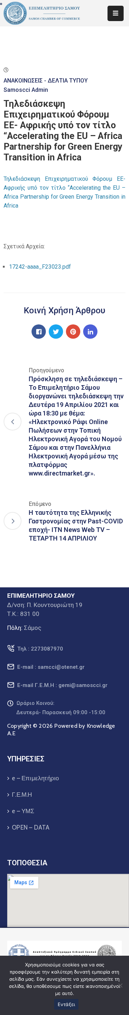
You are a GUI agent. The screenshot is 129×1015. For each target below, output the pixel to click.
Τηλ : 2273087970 (40, 649)
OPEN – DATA (30, 827)
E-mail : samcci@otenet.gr (51, 667)
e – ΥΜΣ (23, 811)
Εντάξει (66, 1004)
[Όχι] (120, 985)
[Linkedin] (90, 331)
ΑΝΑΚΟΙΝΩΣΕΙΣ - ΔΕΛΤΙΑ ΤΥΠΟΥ (46, 80)
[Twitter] (56, 331)
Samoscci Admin (26, 89)
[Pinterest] (73, 331)
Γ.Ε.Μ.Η (22, 794)
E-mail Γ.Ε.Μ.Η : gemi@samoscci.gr (62, 685)
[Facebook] (39, 331)
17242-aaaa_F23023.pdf (40, 266)
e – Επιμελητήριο (35, 778)
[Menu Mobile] (116, 13)
